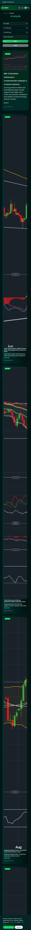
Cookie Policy (13, 922)
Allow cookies (9, 927)
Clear (15, 45)
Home (5, 13)
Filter (15, 41)
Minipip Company (7, 2)
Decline (19, 927)
